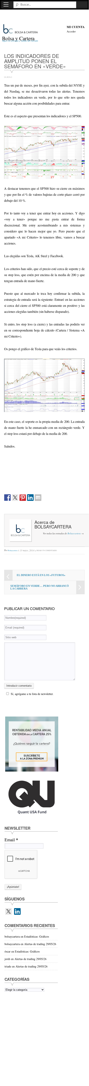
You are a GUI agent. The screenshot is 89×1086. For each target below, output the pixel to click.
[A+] (10, 77)
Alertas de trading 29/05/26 (40, 944)
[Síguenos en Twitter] (8, 911)
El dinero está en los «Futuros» (41, 575)
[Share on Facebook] (7, 497)
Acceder (71, 31)
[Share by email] (38, 497)
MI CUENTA (76, 27)
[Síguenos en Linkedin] (17, 911)
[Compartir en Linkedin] (30, 497)
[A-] (5, 77)
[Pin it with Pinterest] (22, 497)
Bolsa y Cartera (18, 38)
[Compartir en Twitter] (15, 497)
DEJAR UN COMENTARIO (46, 550)
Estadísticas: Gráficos (36, 936)
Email (11, 840)
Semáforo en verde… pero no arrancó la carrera (39, 587)
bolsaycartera (52, 526)
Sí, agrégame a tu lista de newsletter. (32, 694)
